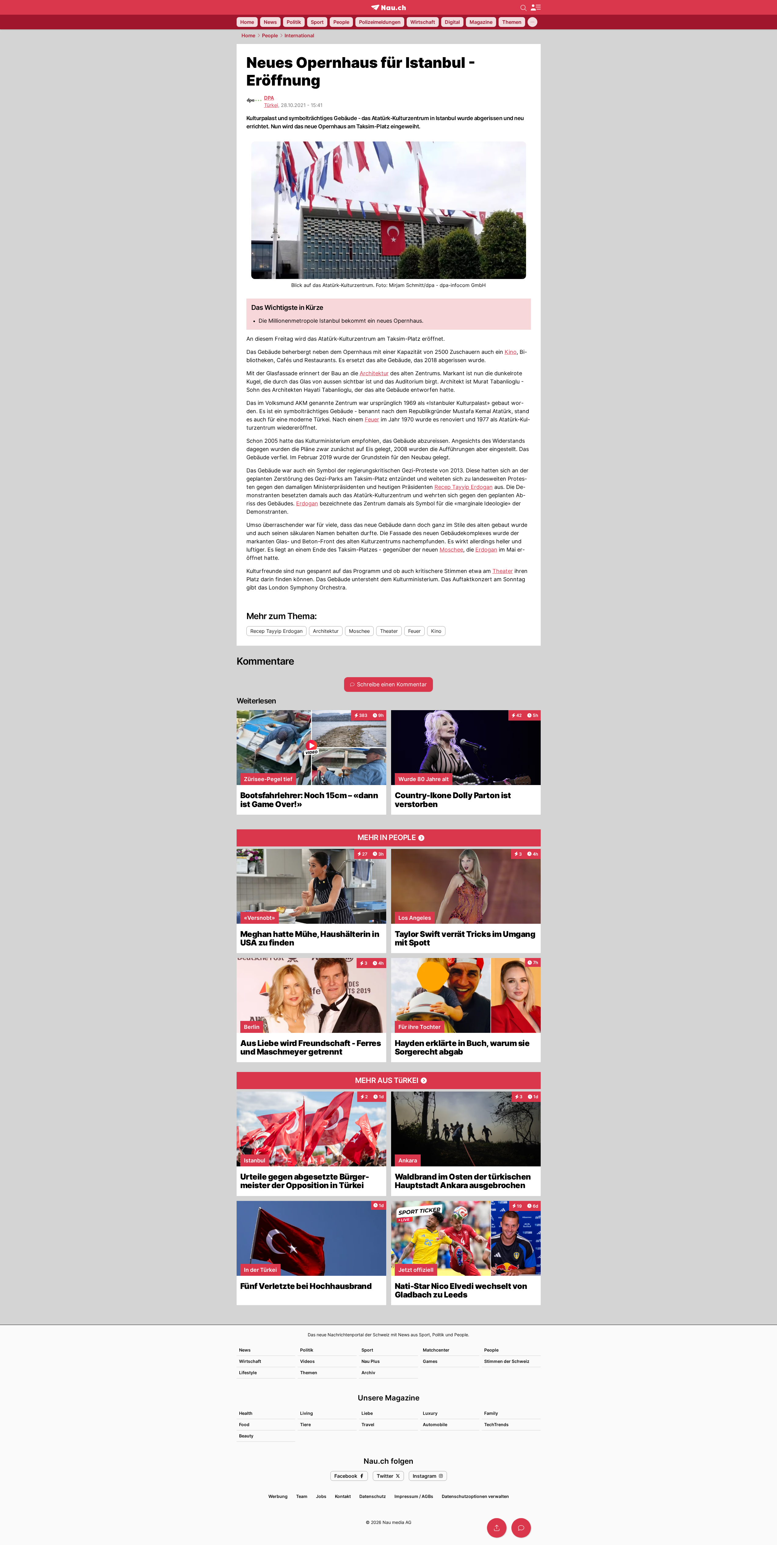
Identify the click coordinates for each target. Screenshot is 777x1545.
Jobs (321, 1496)
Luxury (430, 1413)
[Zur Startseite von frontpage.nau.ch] (388, 7)
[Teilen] (497, 1528)
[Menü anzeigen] (535, 7)
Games (430, 1361)
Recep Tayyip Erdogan (463, 487)
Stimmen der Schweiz (506, 1361)
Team (301, 1496)
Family (491, 1413)
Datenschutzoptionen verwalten (475, 1496)
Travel (367, 1424)
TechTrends (496, 1424)
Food (244, 1424)
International (299, 35)
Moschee (451, 549)
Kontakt (343, 1496)
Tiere (305, 1424)
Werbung (278, 1496)
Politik (306, 1349)
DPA (269, 98)
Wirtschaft (250, 1361)
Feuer (372, 419)
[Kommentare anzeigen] (521, 1528)
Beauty (246, 1435)
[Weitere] (532, 22)
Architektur (374, 373)
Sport (367, 1349)
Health (245, 1413)
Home (248, 35)
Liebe (367, 1413)
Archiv (368, 1372)
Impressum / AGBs (413, 1496)
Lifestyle (248, 1372)
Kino (511, 352)
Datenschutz (372, 1496)
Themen (308, 1372)
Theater (502, 571)
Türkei (271, 105)
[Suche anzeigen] (524, 7)
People (270, 35)
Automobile (435, 1424)
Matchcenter (436, 1349)
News (245, 1349)
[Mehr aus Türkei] (389, 1080)
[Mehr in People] (389, 837)
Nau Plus (370, 1361)
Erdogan (307, 503)
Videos (307, 1361)
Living (306, 1413)
